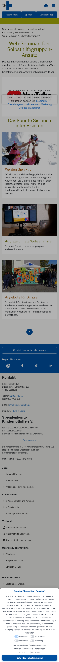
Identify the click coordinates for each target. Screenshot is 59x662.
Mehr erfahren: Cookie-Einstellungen (29, 649)
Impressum (35, 652)
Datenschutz (24, 652)
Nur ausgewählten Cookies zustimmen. (29, 645)
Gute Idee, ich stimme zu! (29, 658)
